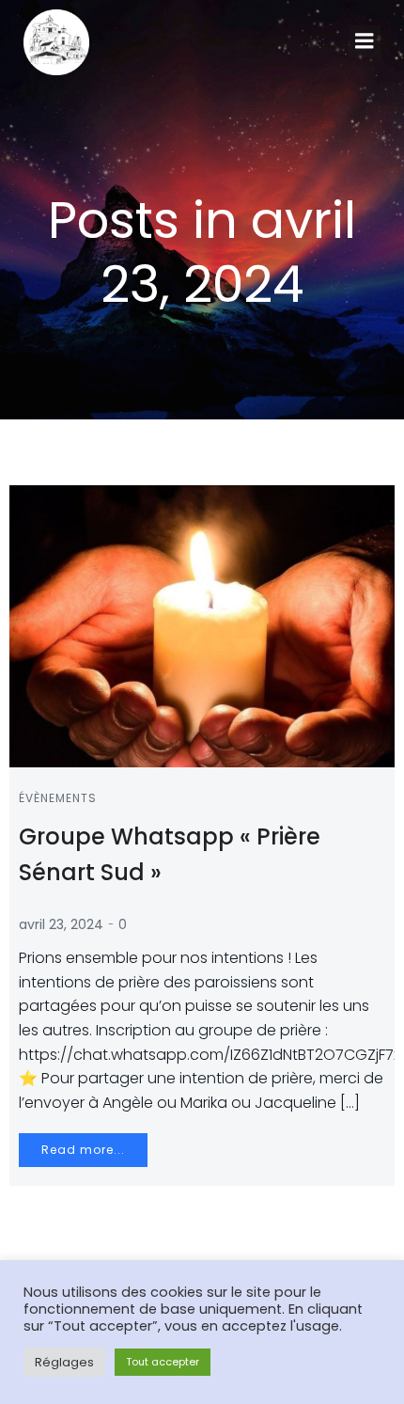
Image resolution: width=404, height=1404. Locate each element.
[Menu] (365, 41)
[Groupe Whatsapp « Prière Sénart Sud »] (202, 625)
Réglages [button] (64, 1362)
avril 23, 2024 (61, 924)
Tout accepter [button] (162, 1361)
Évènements (58, 798)
